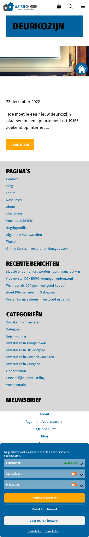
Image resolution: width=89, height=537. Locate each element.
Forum (11, 193)
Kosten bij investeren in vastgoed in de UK (38, 299)
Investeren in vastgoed (23, 364)
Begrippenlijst (17, 228)
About (10, 207)
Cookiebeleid (35, 531)
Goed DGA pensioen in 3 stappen (30, 292)
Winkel (11, 242)
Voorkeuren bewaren (44, 521)
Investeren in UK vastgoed (25, 350)
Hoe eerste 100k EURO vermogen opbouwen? (39, 278)
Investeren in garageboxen (26, 343)
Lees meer (20, 144)
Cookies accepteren (44, 498)
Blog (9, 186)
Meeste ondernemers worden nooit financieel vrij (43, 271)
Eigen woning (16, 336)
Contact (12, 179)
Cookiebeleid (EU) (19, 221)
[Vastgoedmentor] (19, 6)
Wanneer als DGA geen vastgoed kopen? (36, 286)
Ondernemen (16, 371)
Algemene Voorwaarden (24, 235)
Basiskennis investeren (23, 322)
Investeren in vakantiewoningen (30, 357)
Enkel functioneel (44, 509)
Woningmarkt (16, 385)
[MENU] (83, 6)
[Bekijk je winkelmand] (59, 6)
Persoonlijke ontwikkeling (25, 378)
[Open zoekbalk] (71, 6)
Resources (14, 200)
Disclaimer (14, 214)
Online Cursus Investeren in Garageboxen (37, 249)
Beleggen (13, 329)
